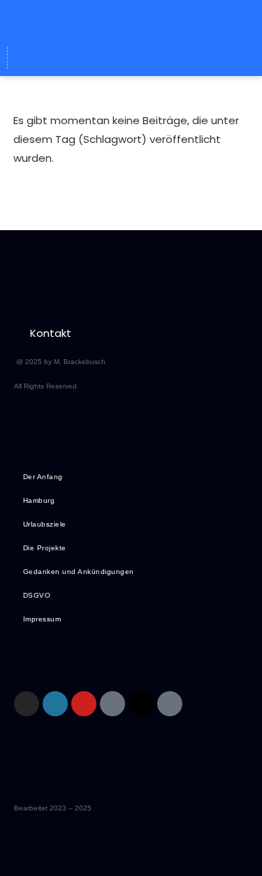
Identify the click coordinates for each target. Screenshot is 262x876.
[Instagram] (26, 703)
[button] (130, 20)
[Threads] (157, 58)
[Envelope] (79, 58)
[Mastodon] (131, 58)
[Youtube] (83, 703)
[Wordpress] (105, 58)
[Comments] (183, 58)
